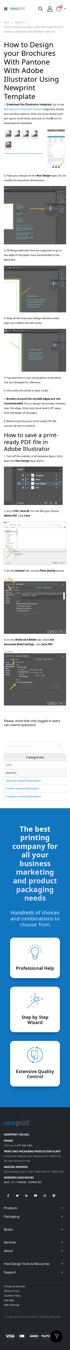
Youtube (35, 1195)
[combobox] (33, 746)
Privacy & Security (14, 1286)
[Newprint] (18, 9)
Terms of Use (11, 1291)
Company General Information (23, 796)
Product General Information (22, 788)
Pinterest (54, 1195)
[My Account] (50, 8)
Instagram (45, 1195)
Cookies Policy (12, 1295)
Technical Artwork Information (23, 780)
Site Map (9, 1300)
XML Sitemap (11, 1305)
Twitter (17, 1195)
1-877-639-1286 (23, 1145)
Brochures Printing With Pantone (23, 109)
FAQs (9, 765)
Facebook (8, 1195)
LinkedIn (26, 1195)
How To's (20, 22)
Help (6, 22)
